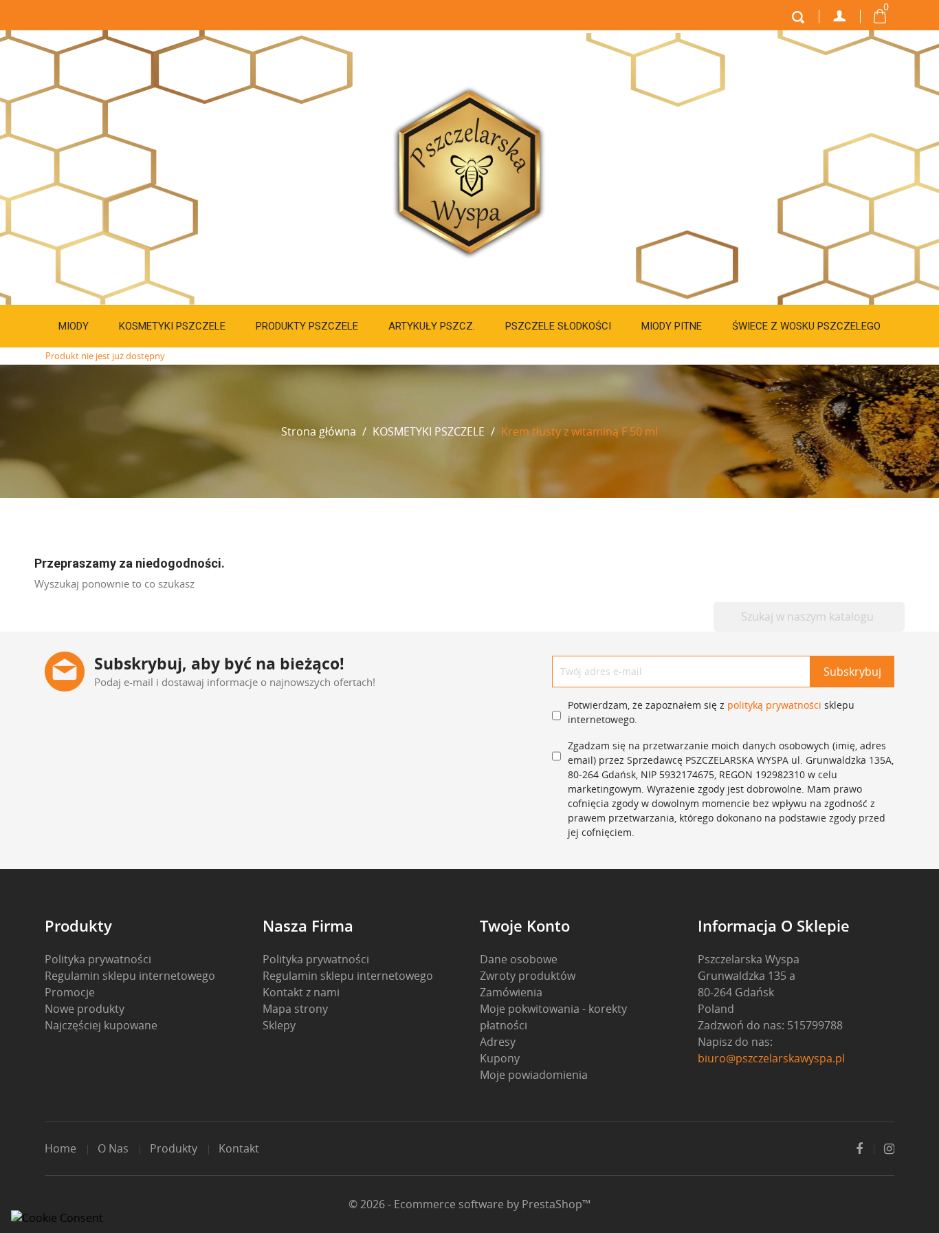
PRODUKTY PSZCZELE (307, 326)
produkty (173, 1148)
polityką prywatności (774, 704)
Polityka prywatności (98, 959)
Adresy (498, 1041)
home (60, 1148)
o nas (113, 1148)
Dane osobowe (518, 959)
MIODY (73, 326)
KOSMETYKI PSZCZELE (172, 326)
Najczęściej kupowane (101, 1025)
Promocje (70, 992)
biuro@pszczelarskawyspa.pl (771, 1058)
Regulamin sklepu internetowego (130, 975)
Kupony (500, 1058)
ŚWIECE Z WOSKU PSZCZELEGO (806, 326)
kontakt (239, 1148)
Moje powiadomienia (534, 1074)
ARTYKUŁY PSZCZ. (431, 326)
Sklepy (279, 1025)
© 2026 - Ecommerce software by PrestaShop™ (469, 1204)
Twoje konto (525, 925)
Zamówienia (511, 992)
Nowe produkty (84, 1008)
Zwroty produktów (527, 975)
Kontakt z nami (301, 992)
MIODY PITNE (671, 326)
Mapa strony (295, 1008)
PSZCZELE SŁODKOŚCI (558, 326)
